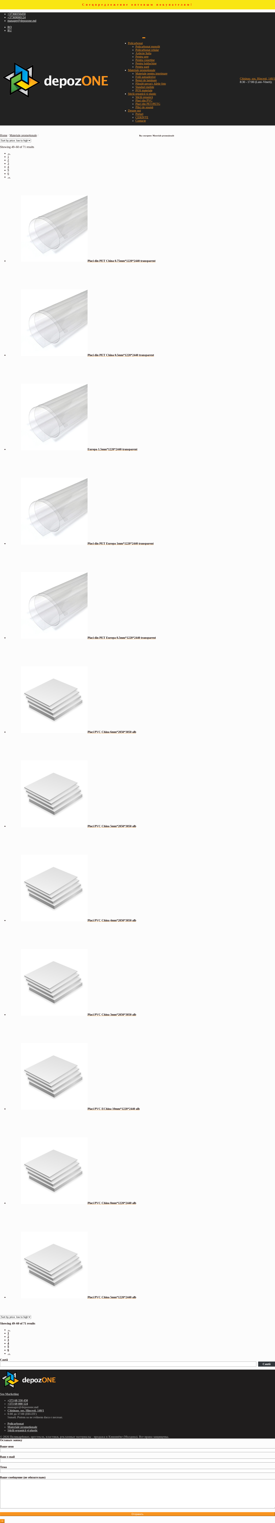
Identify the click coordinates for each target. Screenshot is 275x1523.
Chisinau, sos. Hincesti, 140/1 (257, 78)
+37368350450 (16, 14)
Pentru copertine (145, 60)
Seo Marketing (9, 1394)
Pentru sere (142, 56)
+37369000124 (16, 17)
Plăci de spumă (144, 107)
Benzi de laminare (146, 80)
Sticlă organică (144, 97)
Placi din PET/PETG (147, 103)
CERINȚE (141, 117)
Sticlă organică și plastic (142, 93)
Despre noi (134, 110)
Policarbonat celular (147, 50)
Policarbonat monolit (147, 46)
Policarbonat (135, 43)
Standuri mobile (144, 87)
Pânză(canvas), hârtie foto (150, 83)
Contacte (140, 120)
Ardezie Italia (143, 53)
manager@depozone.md (21, 20)
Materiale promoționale (141, 70)
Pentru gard (142, 66)
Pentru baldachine (146, 63)
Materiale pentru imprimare (151, 73)
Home (3, 135)
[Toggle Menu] (143, 37)
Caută (4, 1359)
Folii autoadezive (145, 76)
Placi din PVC (143, 100)
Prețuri (139, 114)
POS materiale (143, 90)
